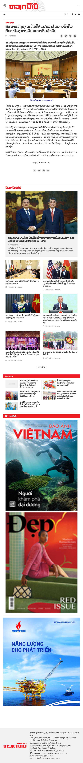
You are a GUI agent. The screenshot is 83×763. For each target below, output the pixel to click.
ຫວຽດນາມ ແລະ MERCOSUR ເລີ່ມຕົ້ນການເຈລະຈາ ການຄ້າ (22, 282)
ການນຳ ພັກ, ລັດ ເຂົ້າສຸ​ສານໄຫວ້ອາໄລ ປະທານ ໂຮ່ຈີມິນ (60, 353)
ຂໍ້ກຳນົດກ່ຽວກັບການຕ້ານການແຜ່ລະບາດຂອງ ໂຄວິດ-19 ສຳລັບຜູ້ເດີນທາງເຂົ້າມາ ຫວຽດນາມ (29, 384)
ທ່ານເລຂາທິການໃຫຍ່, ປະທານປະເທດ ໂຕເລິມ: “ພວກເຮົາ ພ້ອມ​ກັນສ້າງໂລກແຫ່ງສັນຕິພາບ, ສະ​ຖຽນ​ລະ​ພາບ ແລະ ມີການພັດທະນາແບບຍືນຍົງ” (60, 318)
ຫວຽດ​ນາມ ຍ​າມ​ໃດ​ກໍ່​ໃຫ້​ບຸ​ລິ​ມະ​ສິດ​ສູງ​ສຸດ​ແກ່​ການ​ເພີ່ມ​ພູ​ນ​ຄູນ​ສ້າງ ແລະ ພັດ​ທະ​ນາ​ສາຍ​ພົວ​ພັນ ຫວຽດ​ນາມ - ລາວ (41, 239)
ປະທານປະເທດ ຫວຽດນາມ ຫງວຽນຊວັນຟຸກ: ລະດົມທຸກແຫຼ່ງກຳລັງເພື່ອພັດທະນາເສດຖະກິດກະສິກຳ (67, 395)
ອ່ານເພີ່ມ (41, 367)
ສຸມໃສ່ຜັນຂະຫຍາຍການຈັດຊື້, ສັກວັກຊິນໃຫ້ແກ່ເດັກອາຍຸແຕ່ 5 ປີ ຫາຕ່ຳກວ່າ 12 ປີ (30, 404)
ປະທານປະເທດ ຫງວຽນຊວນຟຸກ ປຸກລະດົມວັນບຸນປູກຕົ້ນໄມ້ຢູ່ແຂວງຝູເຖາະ (30, 394)
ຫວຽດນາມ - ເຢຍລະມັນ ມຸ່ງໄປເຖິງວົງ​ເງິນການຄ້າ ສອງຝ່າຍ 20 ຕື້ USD (22, 316)
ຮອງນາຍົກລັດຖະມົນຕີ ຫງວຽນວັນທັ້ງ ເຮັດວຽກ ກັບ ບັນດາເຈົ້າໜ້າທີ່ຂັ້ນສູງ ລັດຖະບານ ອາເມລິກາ (59, 283)
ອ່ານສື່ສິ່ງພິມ (13, 416)
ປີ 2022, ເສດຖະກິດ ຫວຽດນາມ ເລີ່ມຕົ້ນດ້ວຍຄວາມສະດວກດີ (65, 383)
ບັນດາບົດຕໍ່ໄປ (13, 187)
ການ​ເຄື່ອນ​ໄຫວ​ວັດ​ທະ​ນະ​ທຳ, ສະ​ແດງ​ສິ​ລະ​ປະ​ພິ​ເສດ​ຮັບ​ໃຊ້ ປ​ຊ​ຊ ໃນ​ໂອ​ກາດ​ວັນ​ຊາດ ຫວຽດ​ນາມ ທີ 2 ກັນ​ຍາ (22, 354)
